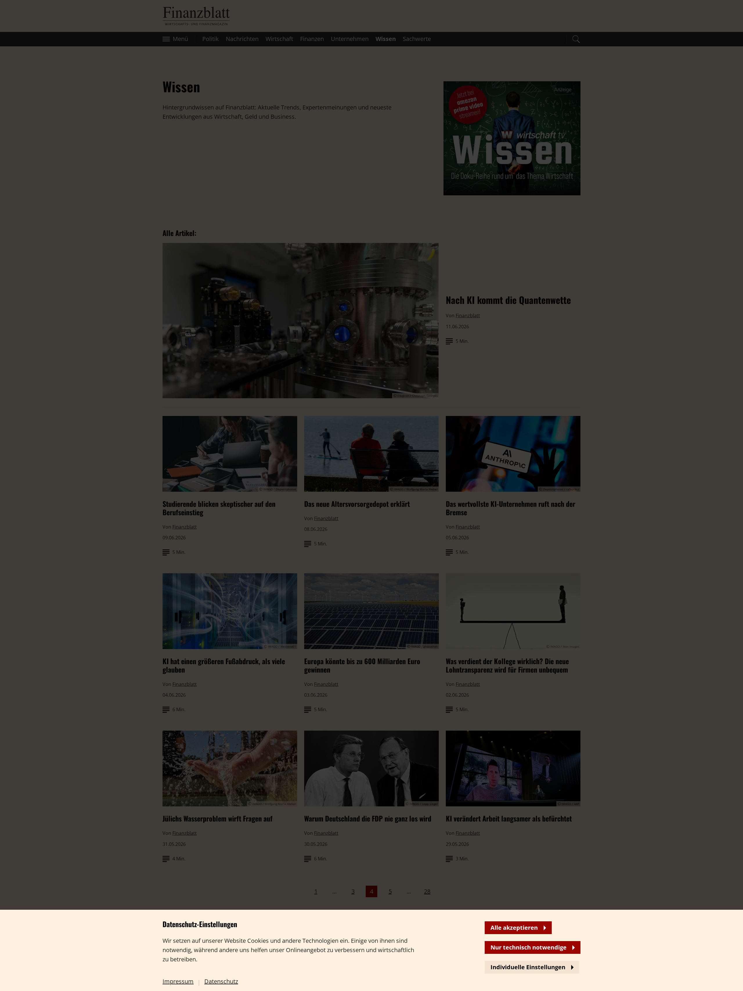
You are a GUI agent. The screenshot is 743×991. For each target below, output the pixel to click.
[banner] (371, 495)
